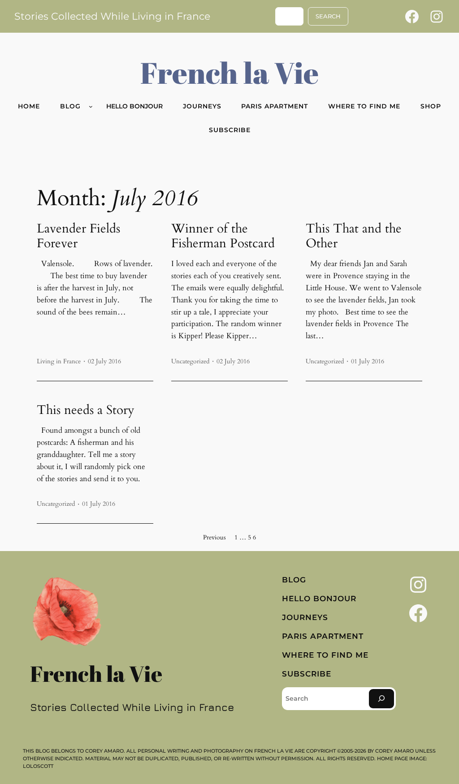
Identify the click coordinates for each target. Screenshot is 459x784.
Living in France (59, 361)
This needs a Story (85, 410)
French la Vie (229, 72)
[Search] (381, 698)
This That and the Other (354, 236)
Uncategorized (190, 361)
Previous (214, 537)
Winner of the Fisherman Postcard (223, 236)
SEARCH (328, 16)
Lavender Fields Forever (78, 236)
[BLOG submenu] (91, 106)
